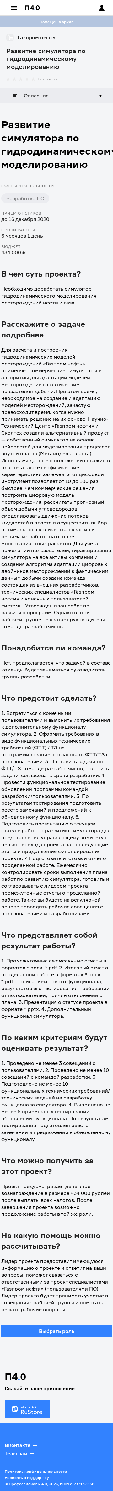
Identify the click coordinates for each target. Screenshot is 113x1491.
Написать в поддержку (27, 1477)
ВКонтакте (17, 1445)
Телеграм (16, 1453)
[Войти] (96, 8)
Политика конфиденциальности (36, 1471)
